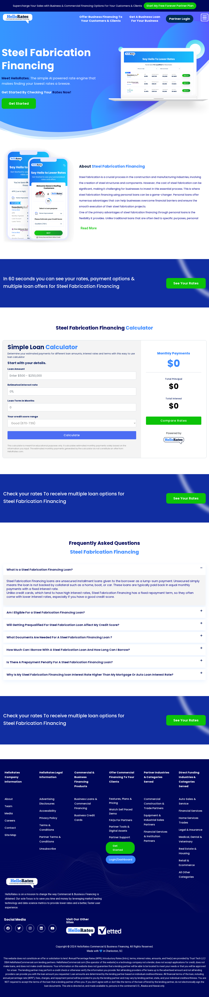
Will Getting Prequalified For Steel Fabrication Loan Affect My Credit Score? (63, 625)
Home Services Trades (188, 820)
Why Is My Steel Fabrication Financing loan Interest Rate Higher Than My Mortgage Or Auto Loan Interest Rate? (90, 675)
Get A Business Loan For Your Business (144, 19)
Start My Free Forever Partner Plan (169, 6)
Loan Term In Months (21, 400)
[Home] (18, 18)
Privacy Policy (48, 818)
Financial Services (190, 811)
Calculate (72, 435)
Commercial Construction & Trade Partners (154, 803)
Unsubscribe (47, 849)
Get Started (118, 848)
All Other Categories (186, 874)
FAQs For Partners (120, 820)
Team (8, 806)
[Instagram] (30, 928)
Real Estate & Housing (187, 851)
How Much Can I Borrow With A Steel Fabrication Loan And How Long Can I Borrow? (68, 650)
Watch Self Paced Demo (120, 811)
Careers (10, 820)
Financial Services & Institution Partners (155, 836)
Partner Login (179, 19)
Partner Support (119, 837)
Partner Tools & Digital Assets (119, 829)
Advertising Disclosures (47, 801)
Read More (89, 228)
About (9, 799)
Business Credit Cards (84, 817)
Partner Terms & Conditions (50, 839)
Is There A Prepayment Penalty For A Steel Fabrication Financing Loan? (60, 662)
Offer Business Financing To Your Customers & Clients (100, 19)
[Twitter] (19, 928)
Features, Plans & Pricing (120, 801)
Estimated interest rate (23, 384)
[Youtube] (52, 928)
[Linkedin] (41, 928)
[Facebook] (8, 928)
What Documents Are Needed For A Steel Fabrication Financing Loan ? (59, 637)
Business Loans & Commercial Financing (85, 803)
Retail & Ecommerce (187, 863)
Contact (10, 828)
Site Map (10, 835)
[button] (104, 569)
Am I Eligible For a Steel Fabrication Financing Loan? (46, 612)
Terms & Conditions (46, 827)
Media (9, 813)
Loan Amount (16, 369)
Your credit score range (23, 416)
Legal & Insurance (190, 830)
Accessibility (47, 811)
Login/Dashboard (120, 859)
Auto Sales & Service (187, 801)
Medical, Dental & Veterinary (190, 839)
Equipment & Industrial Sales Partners (154, 819)
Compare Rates (174, 421)
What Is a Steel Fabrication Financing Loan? (40, 570)
